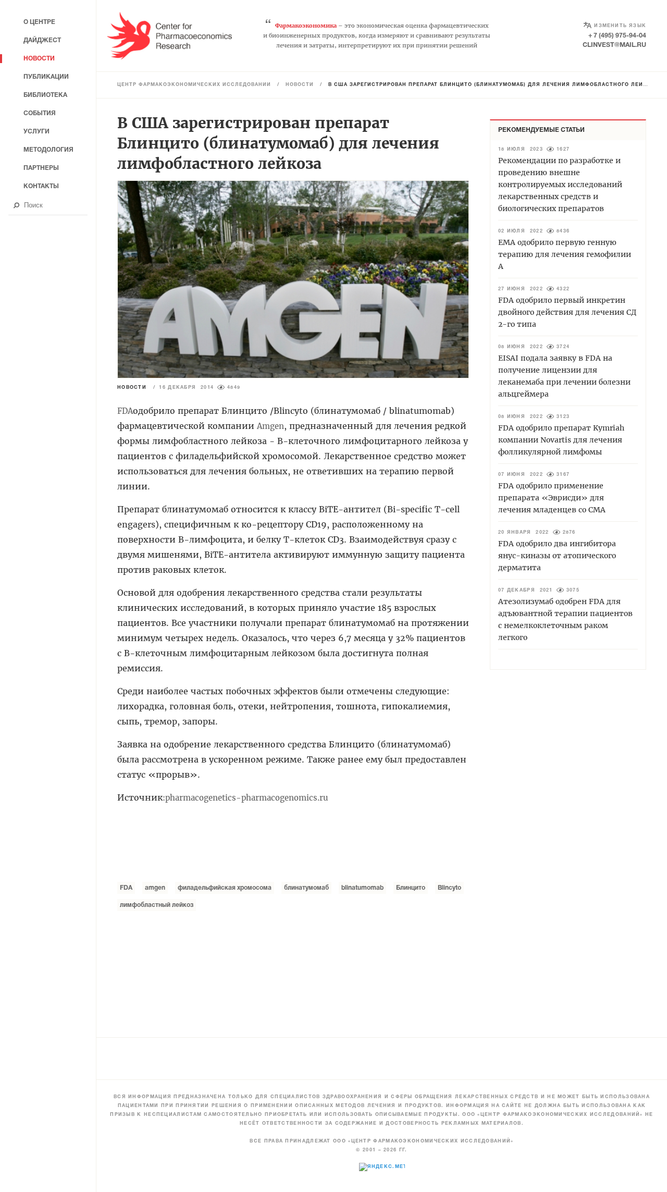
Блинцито (410, 888)
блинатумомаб (306, 888)
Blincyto (449, 888)
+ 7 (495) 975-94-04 (617, 36)
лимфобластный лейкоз (156, 905)
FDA (126, 888)
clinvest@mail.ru (614, 45)
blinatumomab (362, 888)
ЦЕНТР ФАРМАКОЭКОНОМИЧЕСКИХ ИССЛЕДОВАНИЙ (194, 85)
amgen (155, 888)
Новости (300, 85)
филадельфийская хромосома (224, 888)
